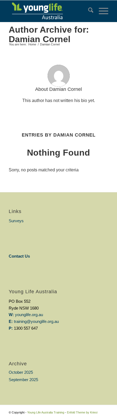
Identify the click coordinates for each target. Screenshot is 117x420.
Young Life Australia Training (45, 412)
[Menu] (100, 11)
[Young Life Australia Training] (48, 11)
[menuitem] (88, 11)
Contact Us (19, 256)
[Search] (88, 11)
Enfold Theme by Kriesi (82, 412)
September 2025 (23, 379)
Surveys (16, 220)
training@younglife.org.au (36, 321)
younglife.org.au (29, 314)
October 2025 (21, 372)
